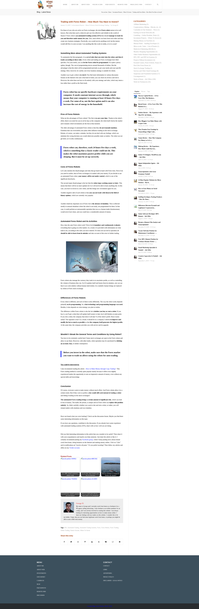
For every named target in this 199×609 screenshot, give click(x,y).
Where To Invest (85, 530)
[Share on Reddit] (112, 542)
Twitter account (74, 448)
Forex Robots (105, 527)
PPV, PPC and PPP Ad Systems (144, 57)
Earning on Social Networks (143, 32)
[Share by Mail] (119, 542)
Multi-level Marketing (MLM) (143, 49)
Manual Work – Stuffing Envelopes (145, 43)
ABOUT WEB (41, 569)
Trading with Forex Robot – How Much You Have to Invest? (90, 22)
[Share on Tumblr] (98, 542)
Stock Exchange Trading (102, 25)
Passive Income (74, 530)
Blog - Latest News (44, 12)
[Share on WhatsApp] (78, 542)
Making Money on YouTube (143, 41)
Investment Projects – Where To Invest (84, 25)
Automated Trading (73, 527)
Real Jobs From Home (141, 65)
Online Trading (65, 530)
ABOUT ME (40, 566)
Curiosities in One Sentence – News (145, 30)
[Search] (157, 4)
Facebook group (87, 439)
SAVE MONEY (41, 577)
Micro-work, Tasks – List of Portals (145, 46)
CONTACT (106, 566)
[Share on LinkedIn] (92, 542)
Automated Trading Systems (88, 527)
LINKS (105, 569)
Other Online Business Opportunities (146, 54)
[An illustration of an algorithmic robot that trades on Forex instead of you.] (46, 30)
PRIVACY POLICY (108, 577)
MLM (38, 584)
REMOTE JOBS (41, 591)
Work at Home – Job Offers (143, 79)
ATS (65, 527)
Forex (99, 527)
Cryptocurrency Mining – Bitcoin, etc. (146, 27)
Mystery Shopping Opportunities (144, 52)
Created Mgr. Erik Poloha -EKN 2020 (99, 606)
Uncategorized (138, 76)
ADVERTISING (107, 573)
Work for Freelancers (140, 82)
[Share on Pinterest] (85, 542)
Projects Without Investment (143, 60)
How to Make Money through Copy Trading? (101, 369)
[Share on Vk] (105, 542)
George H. (115, 25)
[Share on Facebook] (64, 542)
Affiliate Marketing (140, 24)
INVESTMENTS (41, 573)
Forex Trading (114, 527)
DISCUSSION (40, 595)
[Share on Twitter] (71, 542)
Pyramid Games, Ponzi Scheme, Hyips (146, 63)
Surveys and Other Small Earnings (145, 71)
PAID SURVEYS (41, 588)
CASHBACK (40, 580)
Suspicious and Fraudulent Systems (145, 74)
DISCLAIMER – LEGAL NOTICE (112, 580)
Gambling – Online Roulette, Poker (145, 35)
